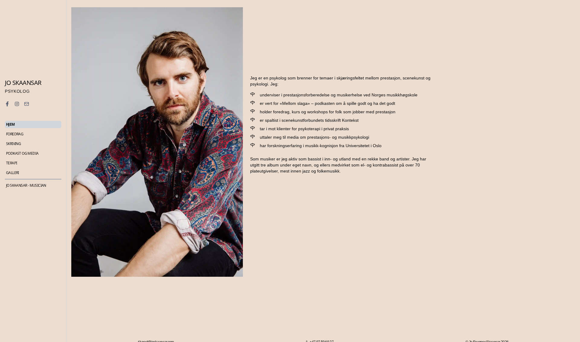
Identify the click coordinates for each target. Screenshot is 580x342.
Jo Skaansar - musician (26, 185)
